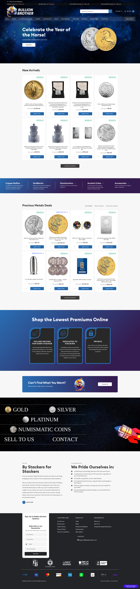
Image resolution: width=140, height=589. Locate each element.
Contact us (60, 521)
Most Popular (99, 206)
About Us (97, 521)
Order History (61, 526)
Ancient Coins (94, 183)
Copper (37, 19)
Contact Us (105, 384)
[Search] (110, 11)
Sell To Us (97, 524)
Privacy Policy (61, 529)
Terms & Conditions (63, 532)
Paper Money (94, 19)
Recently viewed (112, 206)
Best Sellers (79, 532)
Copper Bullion (13, 183)
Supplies (84, 19)
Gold (7, 19)
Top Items (76, 19)
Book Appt (105, 19)
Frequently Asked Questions (102, 526)
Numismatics (47, 19)
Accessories (120, 183)
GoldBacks (38, 183)
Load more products (70, 166)
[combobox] (94, 11)
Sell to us (129, 19)
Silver (14, 19)
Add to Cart (37, 113)
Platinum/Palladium (25, 19)
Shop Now (29, 45)
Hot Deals (88, 206)
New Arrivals (65, 19)
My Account (61, 524)
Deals (56, 19)
